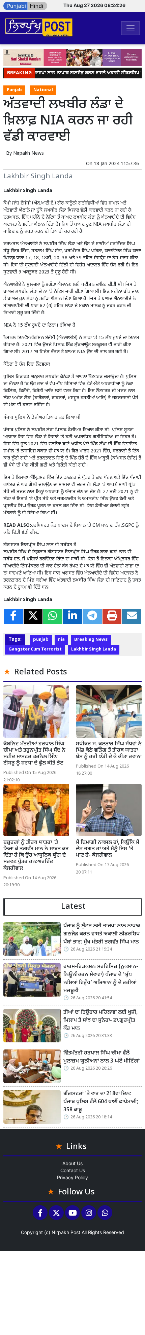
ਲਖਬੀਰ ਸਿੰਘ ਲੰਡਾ (58, 244)
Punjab (14, 90)
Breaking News (91, 639)
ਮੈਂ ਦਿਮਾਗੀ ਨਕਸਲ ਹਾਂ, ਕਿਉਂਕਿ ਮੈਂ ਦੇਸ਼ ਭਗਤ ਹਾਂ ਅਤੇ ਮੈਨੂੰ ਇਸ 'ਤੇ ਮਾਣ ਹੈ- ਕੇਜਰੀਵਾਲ (107, 849)
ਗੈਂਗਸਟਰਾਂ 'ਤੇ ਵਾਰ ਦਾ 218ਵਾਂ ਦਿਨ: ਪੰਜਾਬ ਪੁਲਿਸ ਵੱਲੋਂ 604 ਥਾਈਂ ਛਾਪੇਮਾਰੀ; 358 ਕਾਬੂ (100, 1102)
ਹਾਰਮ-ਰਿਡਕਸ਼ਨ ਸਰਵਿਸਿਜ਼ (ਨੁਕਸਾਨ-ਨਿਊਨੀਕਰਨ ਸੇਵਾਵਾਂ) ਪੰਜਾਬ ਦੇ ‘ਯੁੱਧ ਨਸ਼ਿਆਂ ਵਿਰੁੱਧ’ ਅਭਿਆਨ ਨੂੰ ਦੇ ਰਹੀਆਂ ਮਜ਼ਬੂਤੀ (100, 979)
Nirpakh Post (66, 1232)
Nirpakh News (28, 153)
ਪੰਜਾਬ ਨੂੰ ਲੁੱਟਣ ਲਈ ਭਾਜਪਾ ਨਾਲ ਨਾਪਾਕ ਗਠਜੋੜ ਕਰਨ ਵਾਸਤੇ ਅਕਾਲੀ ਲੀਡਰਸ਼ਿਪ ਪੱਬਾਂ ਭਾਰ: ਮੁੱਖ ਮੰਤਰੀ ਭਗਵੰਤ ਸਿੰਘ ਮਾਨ (101, 934)
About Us (72, 1163)
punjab (41, 639)
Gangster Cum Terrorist (35, 649)
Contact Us (72, 1170)
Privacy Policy (72, 1177)
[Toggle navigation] (130, 28)
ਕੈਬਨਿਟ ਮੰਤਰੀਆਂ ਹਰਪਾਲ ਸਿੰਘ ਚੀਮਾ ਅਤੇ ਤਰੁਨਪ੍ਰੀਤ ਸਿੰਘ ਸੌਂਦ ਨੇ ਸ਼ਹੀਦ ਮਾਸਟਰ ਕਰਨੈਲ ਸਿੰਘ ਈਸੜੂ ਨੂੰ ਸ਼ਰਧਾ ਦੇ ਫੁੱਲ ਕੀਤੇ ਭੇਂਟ (34, 754)
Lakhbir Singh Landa (93, 649)
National (43, 90)
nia (61, 639)
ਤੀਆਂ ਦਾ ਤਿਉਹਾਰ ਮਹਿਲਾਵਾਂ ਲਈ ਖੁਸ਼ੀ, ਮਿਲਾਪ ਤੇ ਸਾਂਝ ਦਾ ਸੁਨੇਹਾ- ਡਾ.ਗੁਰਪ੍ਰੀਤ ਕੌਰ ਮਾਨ (100, 1020)
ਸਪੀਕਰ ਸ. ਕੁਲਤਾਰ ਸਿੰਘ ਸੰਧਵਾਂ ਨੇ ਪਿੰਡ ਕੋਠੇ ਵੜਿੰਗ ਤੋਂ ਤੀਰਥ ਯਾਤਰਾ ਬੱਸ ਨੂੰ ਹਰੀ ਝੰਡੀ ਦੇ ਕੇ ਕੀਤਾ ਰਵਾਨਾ (109, 751)
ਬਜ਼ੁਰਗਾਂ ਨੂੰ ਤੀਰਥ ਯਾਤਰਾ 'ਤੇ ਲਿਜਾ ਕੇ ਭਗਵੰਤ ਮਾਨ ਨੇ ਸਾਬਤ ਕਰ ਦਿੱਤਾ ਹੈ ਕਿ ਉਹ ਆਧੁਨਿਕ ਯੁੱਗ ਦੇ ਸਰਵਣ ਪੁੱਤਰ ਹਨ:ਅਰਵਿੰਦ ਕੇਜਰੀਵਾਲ (36, 855)
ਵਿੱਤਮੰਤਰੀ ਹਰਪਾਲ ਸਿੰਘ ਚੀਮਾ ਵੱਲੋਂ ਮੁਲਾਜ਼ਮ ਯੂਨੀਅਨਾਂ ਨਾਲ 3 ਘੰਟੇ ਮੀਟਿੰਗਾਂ (101, 1057)
